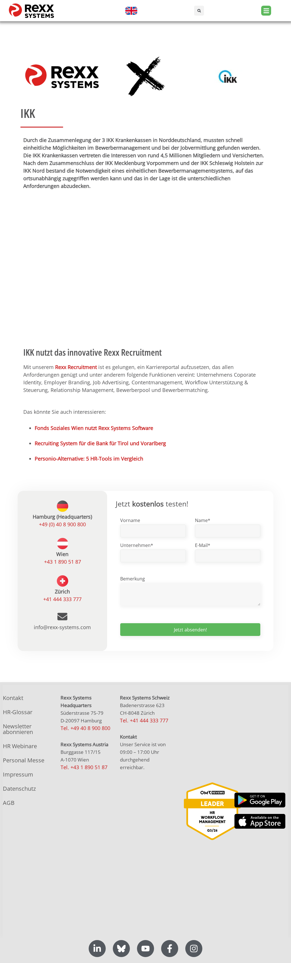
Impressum (18, 774)
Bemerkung (132, 579)
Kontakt (13, 698)
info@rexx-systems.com (62, 627)
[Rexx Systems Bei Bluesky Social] (121, 948)
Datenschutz (19, 788)
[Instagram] (193, 948)
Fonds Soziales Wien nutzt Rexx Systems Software (94, 428)
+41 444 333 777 (62, 599)
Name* (202, 520)
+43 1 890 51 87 (62, 561)
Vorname (130, 520)
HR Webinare (20, 746)
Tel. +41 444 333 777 (144, 720)
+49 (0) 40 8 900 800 (62, 524)
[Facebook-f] (169, 948)
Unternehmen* (136, 545)
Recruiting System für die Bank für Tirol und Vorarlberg (100, 443)
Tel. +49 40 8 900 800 (85, 728)
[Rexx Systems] (212, 811)
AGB (8, 803)
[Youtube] (145, 948)
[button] (199, 11)
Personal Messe (23, 760)
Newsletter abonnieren (18, 729)
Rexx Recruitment (76, 367)
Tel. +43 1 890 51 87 (84, 767)
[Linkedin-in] (97, 948)
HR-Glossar (17, 712)
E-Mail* (202, 545)
